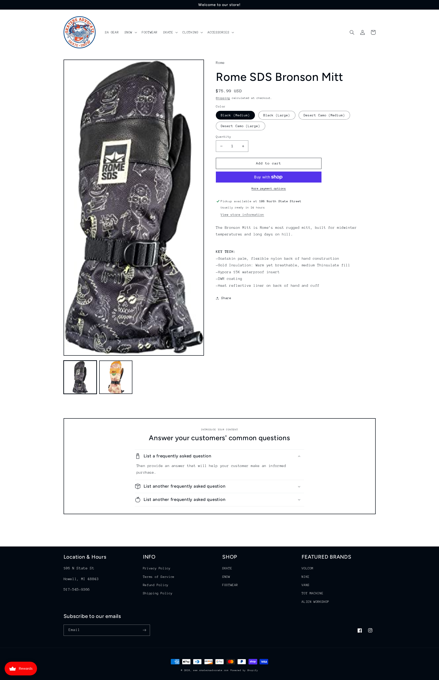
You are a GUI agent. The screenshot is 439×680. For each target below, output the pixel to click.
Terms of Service (158, 577)
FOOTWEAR (230, 585)
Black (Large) (276, 115)
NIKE (306, 577)
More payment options (269, 188)
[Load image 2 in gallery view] (116, 377)
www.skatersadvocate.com (211, 670)
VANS (306, 585)
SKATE (227, 568)
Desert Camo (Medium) (324, 115)
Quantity (223, 136)
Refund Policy (156, 585)
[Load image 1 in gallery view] (80, 377)
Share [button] (226, 298)
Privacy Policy (157, 568)
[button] (130, 32)
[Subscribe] (144, 630)
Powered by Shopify (244, 670)
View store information (242, 214)
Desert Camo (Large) (240, 126)
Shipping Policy (157, 593)
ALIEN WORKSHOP (315, 602)
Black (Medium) (235, 115)
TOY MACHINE (312, 593)
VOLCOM (307, 568)
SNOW (226, 577)
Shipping (223, 98)
